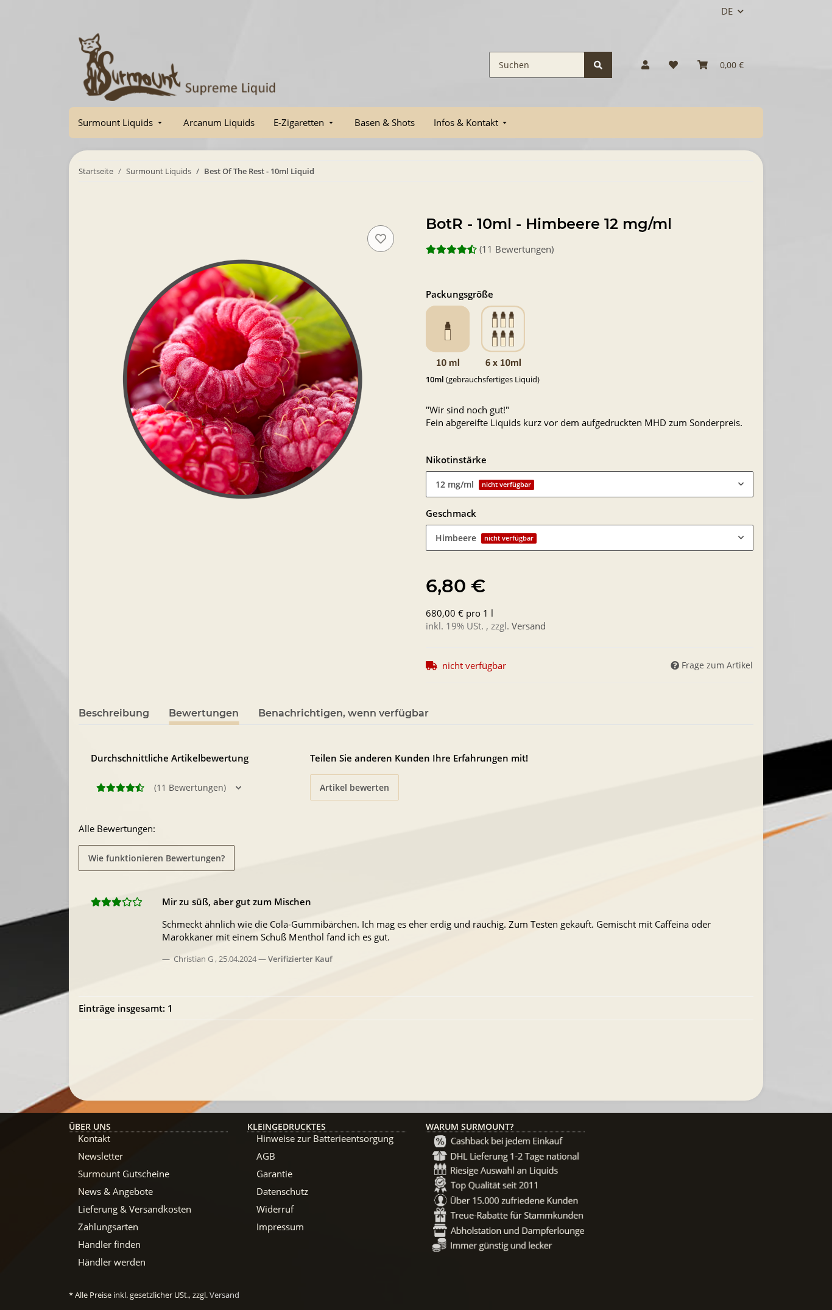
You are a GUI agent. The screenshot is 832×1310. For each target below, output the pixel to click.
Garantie (274, 1174)
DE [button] (727, 11)
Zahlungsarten (108, 1227)
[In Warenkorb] (88, 208)
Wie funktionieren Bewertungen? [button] (156, 858)
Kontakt (94, 1138)
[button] (645, 65)
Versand (529, 626)
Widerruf (275, 1209)
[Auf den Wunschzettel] (380, 238)
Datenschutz (282, 1191)
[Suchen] (598, 65)
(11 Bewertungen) (516, 249)
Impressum (280, 1227)
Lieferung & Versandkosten (134, 1209)
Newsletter (100, 1156)
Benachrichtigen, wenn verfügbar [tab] (343, 713)
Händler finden (109, 1244)
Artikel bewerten (354, 787)
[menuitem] (121, 122)
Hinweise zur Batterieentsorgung (324, 1138)
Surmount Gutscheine (123, 1174)
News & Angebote (115, 1191)
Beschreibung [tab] (114, 713)
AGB (265, 1156)
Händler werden (112, 1262)
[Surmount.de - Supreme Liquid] (177, 65)
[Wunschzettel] (673, 65)
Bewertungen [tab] (204, 713)
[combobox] (589, 484)
